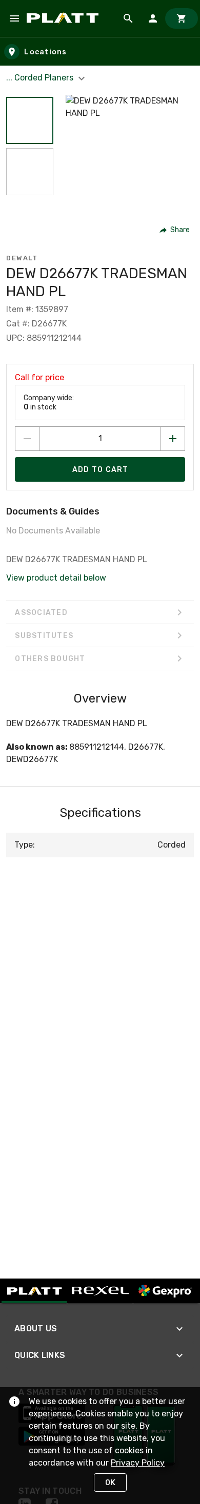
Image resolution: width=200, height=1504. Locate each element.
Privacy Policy (138, 1463)
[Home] (64, 18)
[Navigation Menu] (14, 18)
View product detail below (56, 578)
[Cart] (181, 18)
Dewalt (21, 258)
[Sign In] (153, 18)
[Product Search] (128, 18)
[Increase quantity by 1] (173, 438)
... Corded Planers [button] (40, 78)
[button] (29, 120)
